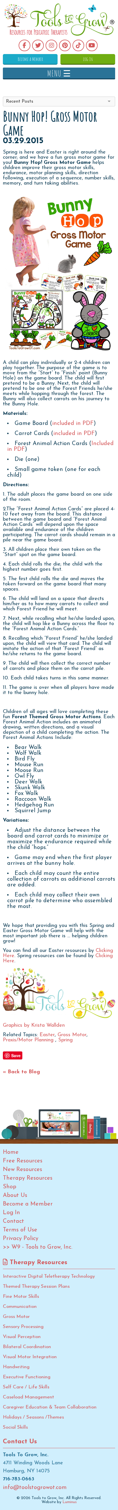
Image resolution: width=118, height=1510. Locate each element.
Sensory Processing (23, 1326)
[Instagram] (51, 45)
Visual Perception (22, 1336)
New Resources (22, 1169)
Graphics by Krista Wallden (34, 1025)
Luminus (69, 1502)
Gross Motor (72, 1035)
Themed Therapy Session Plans (36, 1286)
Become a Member (30, 59)
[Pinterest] (65, 45)
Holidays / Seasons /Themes (33, 1417)
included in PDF (73, 423)
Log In (88, 59)
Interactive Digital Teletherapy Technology (49, 1276)
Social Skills (15, 1427)
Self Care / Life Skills (26, 1387)
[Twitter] (38, 45)
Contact (13, 1221)
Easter (47, 1035)
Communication (20, 1306)
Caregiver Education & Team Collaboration (50, 1407)
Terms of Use (20, 1230)
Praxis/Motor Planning (29, 1040)
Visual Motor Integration (30, 1356)
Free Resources (22, 1161)
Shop (9, 1187)
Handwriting (16, 1367)
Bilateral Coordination (27, 1346)
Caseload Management (28, 1397)
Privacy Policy (20, 1238)
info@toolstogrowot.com (35, 1487)
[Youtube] (92, 45)
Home (11, 1152)
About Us (15, 1195)
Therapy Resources (27, 1178)
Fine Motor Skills (21, 1296)
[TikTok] (78, 45)
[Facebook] (24, 45)
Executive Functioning (26, 1377)
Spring (65, 1040)
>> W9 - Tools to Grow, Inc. (37, 1247)
